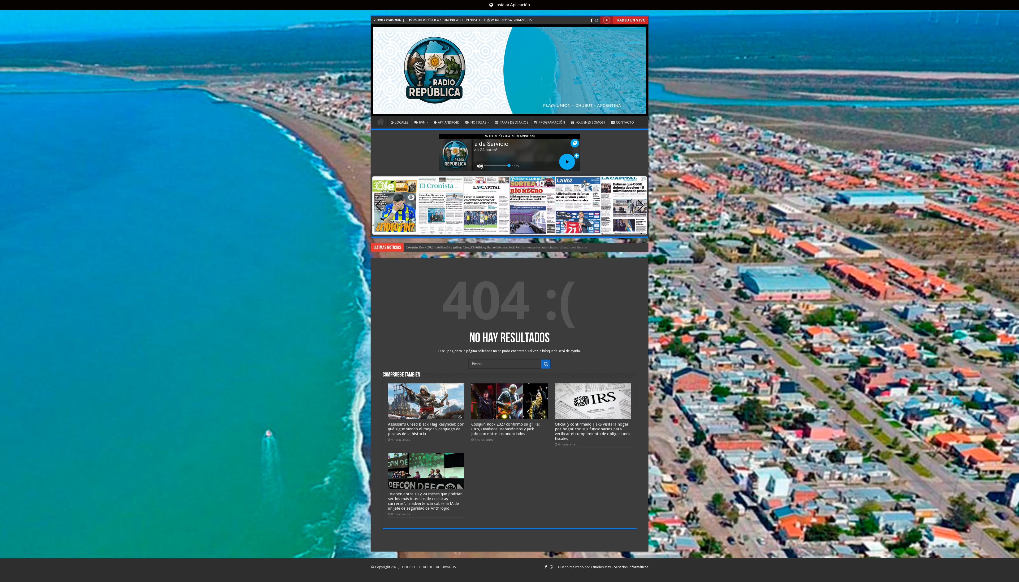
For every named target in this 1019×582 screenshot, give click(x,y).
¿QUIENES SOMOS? (590, 122)
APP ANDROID (449, 122)
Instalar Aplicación (512, 5)
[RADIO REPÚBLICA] (509, 70)
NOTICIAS (478, 122)
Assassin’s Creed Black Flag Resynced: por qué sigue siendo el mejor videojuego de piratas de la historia (426, 429)
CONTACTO (625, 122)
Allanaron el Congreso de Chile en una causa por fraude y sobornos (454, 247)
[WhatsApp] (596, 20)
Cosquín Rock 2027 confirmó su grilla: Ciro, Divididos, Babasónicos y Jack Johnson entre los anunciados (505, 429)
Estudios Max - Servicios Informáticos (619, 567)
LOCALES (401, 122)
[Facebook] (591, 20)
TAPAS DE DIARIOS (514, 122)
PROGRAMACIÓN (552, 122)
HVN (422, 122)
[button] (640, 205)
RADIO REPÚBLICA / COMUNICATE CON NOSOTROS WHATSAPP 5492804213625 (472, 20)
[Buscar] (545, 364)
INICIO (380, 121)
